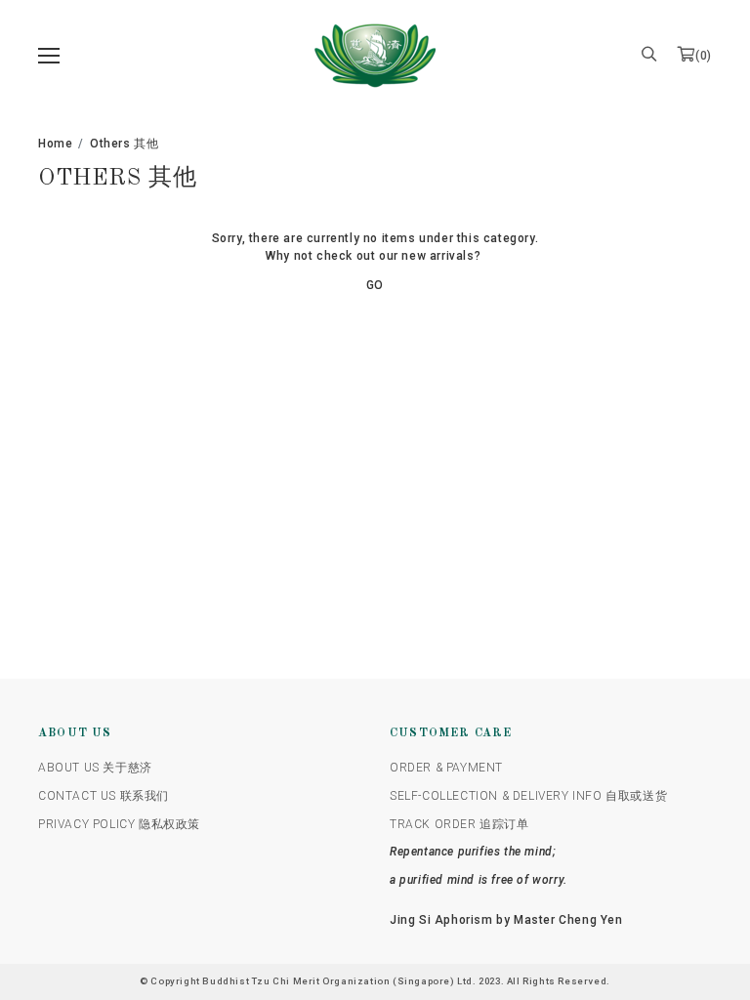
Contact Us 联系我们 (103, 796)
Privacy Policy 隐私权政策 (119, 824)
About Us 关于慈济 (95, 767)
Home (55, 143)
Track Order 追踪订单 (459, 824)
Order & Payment (446, 767)
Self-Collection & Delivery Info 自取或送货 (528, 796)
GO (375, 285)
